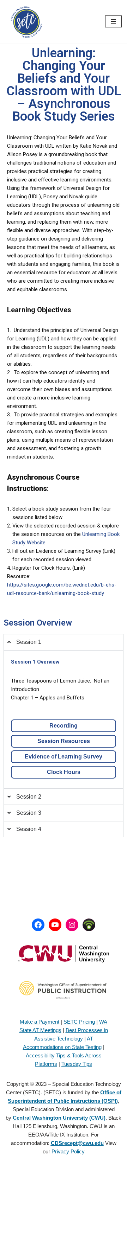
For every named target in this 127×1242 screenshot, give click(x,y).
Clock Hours (63, 772)
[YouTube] (55, 924)
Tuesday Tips (76, 1064)
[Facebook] (38, 924)
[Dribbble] (89, 924)
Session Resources (63, 741)
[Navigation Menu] (113, 21)
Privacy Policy (68, 1151)
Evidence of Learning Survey (63, 757)
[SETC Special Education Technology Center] (26, 21)
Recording (63, 726)
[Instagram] (72, 924)
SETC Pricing (79, 1022)
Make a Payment (39, 1022)
